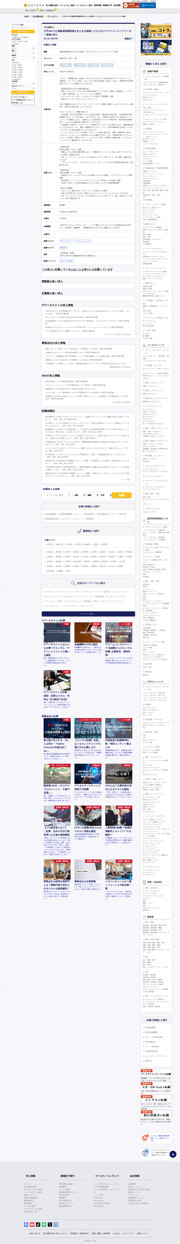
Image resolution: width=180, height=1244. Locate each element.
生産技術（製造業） (150, 977)
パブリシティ (133, 1195)
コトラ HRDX (99, 1195)
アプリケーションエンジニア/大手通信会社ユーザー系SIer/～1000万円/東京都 (75, 385)
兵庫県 (129, 557)
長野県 (67, 557)
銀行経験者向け (65, 1206)
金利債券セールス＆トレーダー (154, 256)
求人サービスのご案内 (33, 1189)
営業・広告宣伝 (151, 888)
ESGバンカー (147, 100)
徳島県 (50, 566)
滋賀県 (58, 561)
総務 (144, 599)
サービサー (147, 333)
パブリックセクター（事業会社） (154, 530)
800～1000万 (17, 65)
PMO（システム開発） (151, 753)
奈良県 (67, 561)
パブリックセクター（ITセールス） (155, 700)
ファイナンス (117, 601)
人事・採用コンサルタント (152, 434)
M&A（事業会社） (149, 618)
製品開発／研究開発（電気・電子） (155, 925)
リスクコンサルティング (155, 466)
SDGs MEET (99, 1206)
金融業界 (62, 1187)
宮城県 (76, 552)
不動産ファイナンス (150, 171)
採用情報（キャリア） (137, 1198)
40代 (26, 41)
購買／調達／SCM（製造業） (153, 980)
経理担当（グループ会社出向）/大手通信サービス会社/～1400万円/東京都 (73, 360)
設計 (146, 957)
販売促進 (146, 910)
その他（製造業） (149, 991)
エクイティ (105, 601)
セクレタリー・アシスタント (153, 601)
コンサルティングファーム (72, 519)
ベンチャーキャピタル (151, 144)
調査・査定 (147, 237)
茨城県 (111, 552)
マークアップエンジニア (151, 797)
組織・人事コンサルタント (152, 431)
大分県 (111, 566)
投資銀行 (88, 601)
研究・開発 (149, 922)
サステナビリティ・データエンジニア (156, 723)
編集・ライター (148, 903)
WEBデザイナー (148, 804)
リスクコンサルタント (151, 469)
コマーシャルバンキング (155, 268)
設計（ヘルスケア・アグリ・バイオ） (156, 967)
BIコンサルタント (149, 416)
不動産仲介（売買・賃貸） (152, 195)
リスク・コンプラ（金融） (156, 204)
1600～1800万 (18, 74)
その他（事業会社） (150, 620)
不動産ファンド (148, 141)
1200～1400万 (18, 70)
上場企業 (69, 261)
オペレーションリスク (151, 215)
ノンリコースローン (70, 606)
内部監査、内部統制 (150, 645)
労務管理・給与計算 (150, 635)
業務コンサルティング (154, 390)
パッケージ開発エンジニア (152, 819)
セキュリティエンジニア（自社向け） (156, 659)
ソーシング (87, 596)
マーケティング (148, 589)
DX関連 (148, 704)
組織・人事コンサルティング (157, 428)
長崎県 (94, 566)
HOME (26, 16)
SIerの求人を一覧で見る (121, 402)
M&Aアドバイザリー (150, 459)
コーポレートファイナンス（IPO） (155, 119)
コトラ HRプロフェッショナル (106, 1184)
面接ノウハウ (29, 1195)
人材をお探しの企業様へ (140, 1)
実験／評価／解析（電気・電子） (154, 943)
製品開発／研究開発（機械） (153, 928)
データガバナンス (149, 872)
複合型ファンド (148, 139)
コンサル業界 (64, 1189)
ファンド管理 (147, 161)
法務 (144, 650)
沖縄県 (60, 571)
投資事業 (148, 129)
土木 (144, 197)
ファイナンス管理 (152, 557)
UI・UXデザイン (148, 812)
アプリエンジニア (149, 862)
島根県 (96, 561)
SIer (62, 261)
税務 (144, 574)
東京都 (62, 205)
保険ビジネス (150, 224)
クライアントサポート (151, 613)
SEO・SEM (147, 809)
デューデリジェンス (73, 601)
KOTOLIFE (98, 1198)
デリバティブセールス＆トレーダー (155, 259)
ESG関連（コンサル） (154, 365)
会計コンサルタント (150, 446)
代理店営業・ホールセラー (152, 239)
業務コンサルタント (150, 394)
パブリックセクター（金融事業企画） (156, 82)
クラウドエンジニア (82, 241)
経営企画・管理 (151, 732)
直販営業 (146, 242)
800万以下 (16, 62)
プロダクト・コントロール (152, 572)
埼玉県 (69, 544)
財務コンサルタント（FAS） (153, 444)
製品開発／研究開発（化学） (153, 930)
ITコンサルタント (149, 409)
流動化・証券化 (148, 124)
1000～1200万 (18, 67)
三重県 (120, 557)
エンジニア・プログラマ (155, 816)
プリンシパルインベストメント (154, 132)
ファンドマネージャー (151, 152)
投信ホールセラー (149, 154)
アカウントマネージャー (151, 767)
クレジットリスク (149, 210)
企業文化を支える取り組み (139, 1189)
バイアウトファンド (93, 592)
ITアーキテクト (53, 16)
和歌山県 (77, 561)
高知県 (76, 566)
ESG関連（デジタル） (154, 719)
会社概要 (132, 1184)
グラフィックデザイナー (151, 891)
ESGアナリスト (148, 97)
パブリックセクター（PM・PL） (154, 695)
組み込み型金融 (148, 326)
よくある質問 (29, 1206)
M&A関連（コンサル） (154, 456)
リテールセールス (149, 293)
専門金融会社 (102, 514)
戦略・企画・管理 (152, 581)
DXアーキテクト (148, 712)
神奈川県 (59, 544)
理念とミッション (135, 1187)
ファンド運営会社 (119, 514)
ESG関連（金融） (152, 89)
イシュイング (147, 323)
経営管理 (148, 664)
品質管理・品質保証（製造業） (154, 982)
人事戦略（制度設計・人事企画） (154, 630)
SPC (96, 601)
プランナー (147, 898)
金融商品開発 (147, 264)
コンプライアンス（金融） (152, 217)
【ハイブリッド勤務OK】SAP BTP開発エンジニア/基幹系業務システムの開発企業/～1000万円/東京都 (84, 356)
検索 (122, 495)
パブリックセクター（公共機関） (154, 540)
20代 (14, 41)
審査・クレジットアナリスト (153, 279)
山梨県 (50, 557)
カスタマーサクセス (150, 775)
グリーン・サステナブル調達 (153, 984)
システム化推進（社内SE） (152, 785)
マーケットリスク (149, 212)
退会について (142, 1233)
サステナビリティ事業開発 (152, 552)
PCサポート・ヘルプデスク (152, 787)
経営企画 (146, 584)
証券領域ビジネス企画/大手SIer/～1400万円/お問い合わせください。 (71, 389)
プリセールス (147, 765)
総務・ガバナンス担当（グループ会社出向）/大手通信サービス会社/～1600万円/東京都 (78, 349)
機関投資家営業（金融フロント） (154, 296)
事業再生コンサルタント (151, 402)
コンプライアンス (149, 652)
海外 (68, 571)
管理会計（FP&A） (149, 567)
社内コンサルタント (150, 740)
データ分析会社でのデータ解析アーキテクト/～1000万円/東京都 (70, 331)
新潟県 (58, 557)
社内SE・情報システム (154, 779)
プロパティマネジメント (151, 178)
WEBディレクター (149, 807)
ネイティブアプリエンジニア (153, 841)
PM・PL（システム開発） (152, 750)
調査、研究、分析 (152, 494)
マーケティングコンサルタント (154, 487)
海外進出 (148, 672)
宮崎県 (120, 566)
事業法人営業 (147, 289)
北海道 (50, 552)
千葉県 (78, 544)
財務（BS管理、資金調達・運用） (155, 569)
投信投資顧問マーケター (151, 163)
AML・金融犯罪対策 (150, 219)
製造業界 (62, 1198)
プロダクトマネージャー (151, 615)
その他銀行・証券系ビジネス (157, 300)
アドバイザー (49, 601)
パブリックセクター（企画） (157, 527)
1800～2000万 (18, 77)
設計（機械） (147, 962)
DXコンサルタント (149, 421)
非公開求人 (25, 37)
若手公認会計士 (65, 1200)
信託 (144, 304)
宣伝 (144, 905)
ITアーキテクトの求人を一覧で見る (117, 334)
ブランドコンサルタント (151, 489)
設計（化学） (147, 965)
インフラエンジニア (150, 848)
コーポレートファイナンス (55, 592)
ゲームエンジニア (149, 857)
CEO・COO (147, 667)
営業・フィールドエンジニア (157, 996)
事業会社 (63, 248)
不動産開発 (147, 183)
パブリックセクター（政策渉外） (154, 537)
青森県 (58, 552)
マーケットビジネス (153, 248)
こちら (21, 103)
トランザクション (51, 606)
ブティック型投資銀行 (85, 514)
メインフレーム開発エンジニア (154, 822)
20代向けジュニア (66, 1203)
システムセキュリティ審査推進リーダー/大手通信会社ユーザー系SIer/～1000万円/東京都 (79, 393)
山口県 (122, 561)
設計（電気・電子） (150, 960)
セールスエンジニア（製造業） (154, 999)
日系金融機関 (50, 514)
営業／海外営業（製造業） (152, 1006)
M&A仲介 (146, 461)
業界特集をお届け (66, 1184)
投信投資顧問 (150, 148)
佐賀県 (85, 566)
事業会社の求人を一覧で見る (120, 367)
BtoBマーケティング (150, 591)
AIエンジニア (147, 715)
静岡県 (111, 557)
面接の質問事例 (30, 1198)
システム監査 (147, 647)
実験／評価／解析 (152, 939)
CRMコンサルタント (150, 414)
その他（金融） (151, 330)
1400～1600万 (18, 72)
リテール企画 (147, 313)
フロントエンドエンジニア (152, 824)
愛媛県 (67, 566)
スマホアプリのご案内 (33, 1209)
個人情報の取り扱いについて (55, 1233)
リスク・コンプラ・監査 (155, 642)
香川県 (58, 566)
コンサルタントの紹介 (33, 1192)
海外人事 (146, 637)
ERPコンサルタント (150, 412)
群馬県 (129, 552)
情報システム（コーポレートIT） (154, 782)
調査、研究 (147, 497)
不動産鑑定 (147, 181)
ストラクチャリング (52, 596)
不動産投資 (99, 596)
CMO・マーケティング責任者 (153, 594)
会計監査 (146, 577)
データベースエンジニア (151, 843)
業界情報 (27, 1203)
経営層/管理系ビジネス (68, 1192)
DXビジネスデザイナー (151, 710)
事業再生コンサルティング (156, 398)
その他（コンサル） (153, 509)
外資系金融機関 (65, 514)
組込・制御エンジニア (151, 860)
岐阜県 (103, 557)
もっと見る (126, 479)
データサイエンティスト (151, 870)
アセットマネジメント (151, 176)
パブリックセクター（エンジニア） (155, 698)
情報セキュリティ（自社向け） (154, 655)
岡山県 (104, 561)
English (153, 1)
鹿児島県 (50, 571)
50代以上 (16, 44)
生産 (146, 972)
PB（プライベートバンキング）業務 (156, 291)
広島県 (113, 561)
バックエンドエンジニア (151, 826)
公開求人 (16, 37)
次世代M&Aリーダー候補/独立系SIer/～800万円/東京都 (66, 381)
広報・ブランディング (151, 908)
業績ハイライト (134, 1192)
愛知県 (87, 544)
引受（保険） (147, 234)
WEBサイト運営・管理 (151, 789)
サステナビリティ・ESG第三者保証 (155, 373)
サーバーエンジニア (150, 853)
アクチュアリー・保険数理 (152, 227)
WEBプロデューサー (150, 800)
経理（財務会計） (149, 565)
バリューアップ (75, 592)
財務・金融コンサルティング (157, 441)
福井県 (94, 557)
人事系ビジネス (151, 625)
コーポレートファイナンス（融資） (155, 271)
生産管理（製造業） (150, 975)
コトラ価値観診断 (101, 1187)
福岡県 (104, 544)
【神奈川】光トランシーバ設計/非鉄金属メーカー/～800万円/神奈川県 (72, 353)
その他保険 (147, 244)
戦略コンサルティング (154, 383)
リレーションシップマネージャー (154, 274)
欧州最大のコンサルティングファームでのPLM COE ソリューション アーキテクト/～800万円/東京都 (84, 327)
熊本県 (103, 566)
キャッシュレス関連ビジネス (157, 318)
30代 (20, 41)
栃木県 (120, 552)
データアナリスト (149, 875)
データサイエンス (152, 867)
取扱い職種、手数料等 (101, 1233)
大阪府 (96, 544)
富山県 (76, 557)
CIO (144, 738)
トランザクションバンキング (153, 276)
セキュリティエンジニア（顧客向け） (156, 855)
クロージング (86, 606)
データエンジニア (149, 846)
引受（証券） (147, 311)
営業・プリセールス (153, 757)
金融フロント (150, 283)
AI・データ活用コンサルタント (154, 424)
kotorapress (98, 1200)
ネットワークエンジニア (151, 850)
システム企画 (147, 742)
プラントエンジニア (150, 987)
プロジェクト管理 (152, 747)
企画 (144, 596)
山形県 (94, 552)
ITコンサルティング (153, 406)
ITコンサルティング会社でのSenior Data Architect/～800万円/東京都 (71, 317)
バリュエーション (119, 592)
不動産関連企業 (51, 519)
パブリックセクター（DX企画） (154, 693)
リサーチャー (147, 504)
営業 (144, 901)
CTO (144, 735)
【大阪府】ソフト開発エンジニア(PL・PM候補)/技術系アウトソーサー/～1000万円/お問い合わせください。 (86, 364)
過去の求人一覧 (30, 1212)
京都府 (50, 561)
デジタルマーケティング (151, 802)
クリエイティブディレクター (153, 896)
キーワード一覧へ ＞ (88, 614)
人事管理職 (147, 628)
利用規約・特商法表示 (79, 1233)
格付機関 (146, 336)
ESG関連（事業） (152, 544)
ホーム (27, 1184)
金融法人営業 (147, 286)
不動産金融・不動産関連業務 (157, 168)
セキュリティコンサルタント (153, 476)
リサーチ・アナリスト (151, 261)
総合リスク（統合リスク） (152, 208)
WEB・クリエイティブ (154, 794)
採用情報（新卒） (135, 1200)
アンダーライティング (116, 596)
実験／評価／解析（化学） (152, 947)
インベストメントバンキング (157, 104)
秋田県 (85, 552)
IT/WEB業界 (64, 1195)
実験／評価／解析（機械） (152, 945)
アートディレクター (150, 893)
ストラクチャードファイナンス (154, 122)
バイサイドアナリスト (151, 156)
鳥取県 (87, 561)
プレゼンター (147, 159)
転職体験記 (28, 1200)
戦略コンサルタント (150, 386)
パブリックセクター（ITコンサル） (155, 361)
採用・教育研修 (148, 633)
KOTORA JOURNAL (102, 1203)
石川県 (85, 557)
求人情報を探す (38, 16)
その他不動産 (147, 200)
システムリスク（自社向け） (153, 657)
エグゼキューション (72, 596)
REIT (60, 601)
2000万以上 (17, 79)
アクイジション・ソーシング (153, 174)
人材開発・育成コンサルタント (154, 436)
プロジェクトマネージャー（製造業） (156, 989)
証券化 (107, 592)
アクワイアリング (149, 321)
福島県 (103, 552)
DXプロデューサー (149, 708)
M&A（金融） (147, 107)
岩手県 (67, 552)
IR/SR (145, 587)
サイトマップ (128, 1233)
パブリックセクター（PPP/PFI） (154, 85)
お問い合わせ (34, 1233)
